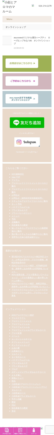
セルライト (17, 354)
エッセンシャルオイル (22, 339)
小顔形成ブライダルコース (24, 396)
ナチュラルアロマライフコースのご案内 (30, 201)
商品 (14, 381)
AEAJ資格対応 (18, 174)
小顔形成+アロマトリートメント (26, 384)
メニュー (16, 216)
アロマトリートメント (22, 321)
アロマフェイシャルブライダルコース (29, 330)
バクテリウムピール (21, 207)
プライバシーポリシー (22, 213)
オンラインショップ (21, 345)
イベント (16, 336)
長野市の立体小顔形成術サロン (26, 237)
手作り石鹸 (17, 399)
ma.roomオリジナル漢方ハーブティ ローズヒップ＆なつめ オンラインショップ (32, 40)
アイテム (16, 180)
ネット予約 (17, 204)
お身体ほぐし (18, 351)
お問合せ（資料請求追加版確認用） (28, 198)
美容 (14, 411)
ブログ (15, 369)
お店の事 (16, 348)
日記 (14, 405)
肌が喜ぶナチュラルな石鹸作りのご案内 (30, 234)
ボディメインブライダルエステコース (29, 372)
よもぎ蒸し (17, 375)
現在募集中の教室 (20, 225)
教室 (14, 402)
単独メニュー (18, 378)
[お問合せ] (22, 67)
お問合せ (16, 195)
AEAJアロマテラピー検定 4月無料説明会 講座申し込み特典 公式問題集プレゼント (30, 268)
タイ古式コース (19, 357)
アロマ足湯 (17, 333)
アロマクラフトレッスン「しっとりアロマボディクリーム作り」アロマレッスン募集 (30, 292)
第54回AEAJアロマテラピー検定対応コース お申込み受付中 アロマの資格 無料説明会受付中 (30, 259)
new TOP (16, 177)
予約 (14, 219)
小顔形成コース (19, 393)
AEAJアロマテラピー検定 (23, 315)
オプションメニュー (21, 342)
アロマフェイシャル (21, 324)
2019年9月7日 (19, 48)
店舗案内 (16, 222)
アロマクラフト (19, 318)
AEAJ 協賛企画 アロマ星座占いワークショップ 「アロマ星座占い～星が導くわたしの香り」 (30, 277)
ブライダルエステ (20, 210)
